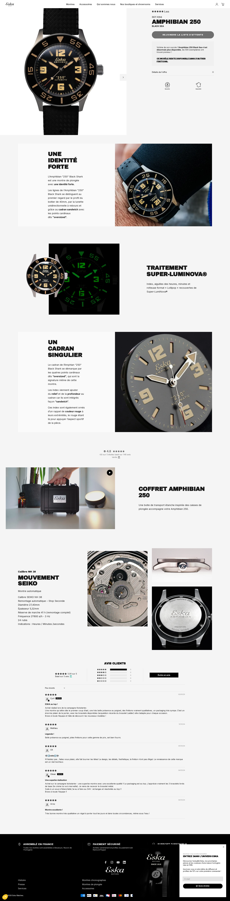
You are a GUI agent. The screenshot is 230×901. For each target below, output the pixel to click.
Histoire (22, 880)
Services (22, 888)
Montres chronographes (94, 880)
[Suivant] (123, 77)
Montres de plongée (92, 884)
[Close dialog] (223, 847)
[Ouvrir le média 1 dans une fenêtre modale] (63, 71)
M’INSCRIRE (203, 886)
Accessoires (88, 888)
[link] (115, 871)
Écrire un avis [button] (164, 675)
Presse (21, 884)
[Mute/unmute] (60, 498)
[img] (51, 694)
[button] (158, 11)
